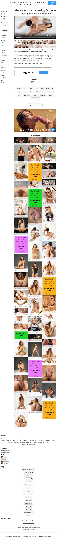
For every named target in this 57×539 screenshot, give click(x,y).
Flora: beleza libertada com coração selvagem (28, 527)
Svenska (3, 47)
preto (37, 88)
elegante (51, 95)
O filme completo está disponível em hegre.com (35, 13)
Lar (3, 8)
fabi (42, 88)
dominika (43, 95)
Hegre (28, 521)
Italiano (3, 70)
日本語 (2, 43)
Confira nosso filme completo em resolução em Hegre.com (32, 67)
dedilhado (31, 92)
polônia (25, 88)
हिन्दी (2, 80)
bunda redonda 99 (28, 494)
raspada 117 (28, 479)
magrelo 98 (28, 506)
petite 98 (28, 509)
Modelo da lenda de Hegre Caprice (28, 525)
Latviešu (3, 52)
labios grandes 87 (28, 512)
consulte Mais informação (28, 444)
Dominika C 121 (7, 450)
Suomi (2, 65)
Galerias (5, 11)
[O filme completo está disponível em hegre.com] (31, 46)
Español (3, 60)
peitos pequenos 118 (28, 469)
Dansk (2, 33)
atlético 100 (28, 488)
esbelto (44, 92)
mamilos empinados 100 (28, 491)
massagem (18, 92)
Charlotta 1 (6, 452)
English (3, 38)
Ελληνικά (3, 35)
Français (3, 75)
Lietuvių (3, 50)
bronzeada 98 (28, 503)
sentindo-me (36, 95)
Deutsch (3, 57)
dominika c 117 (28, 475)
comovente (51, 92)
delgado (38, 92)
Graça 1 (5, 457)
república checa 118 (28, 472)
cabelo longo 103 (28, 485)
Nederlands (4, 55)
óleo (52, 88)
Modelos (5, 16)
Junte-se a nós (51, 3)
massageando (35, 99)
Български (4, 77)
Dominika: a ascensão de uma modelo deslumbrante (25, 3)
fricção (19, 95)
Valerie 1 (5, 463)
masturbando (26, 95)
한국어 (2, 82)
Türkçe (2, 62)
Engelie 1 (5, 455)
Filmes (4, 13)
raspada (19, 88)
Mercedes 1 (6, 461)
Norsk (2, 45)
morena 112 (28, 482)
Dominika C (36, 82)
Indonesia (3, 67)
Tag (4, 18)
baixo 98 (28, 500)
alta (25, 92)
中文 (2, 85)
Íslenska (3, 40)
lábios (31, 88)
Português (4, 30)
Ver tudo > (28, 515)
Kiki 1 (4, 459)
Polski (2, 72)
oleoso (47, 88)
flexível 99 (28, 497)
